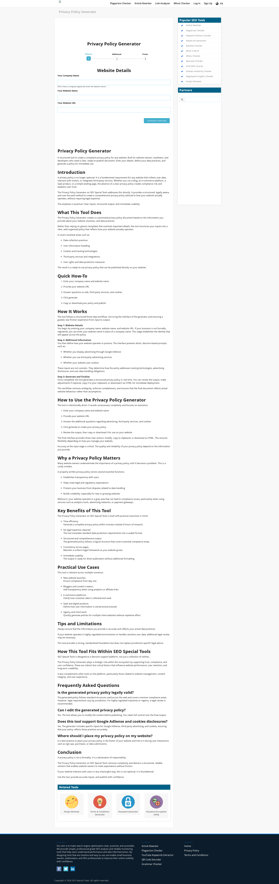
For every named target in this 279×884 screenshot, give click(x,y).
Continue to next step (156, 120)
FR (220, 3)
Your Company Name (68, 75)
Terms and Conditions (196, 855)
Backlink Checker (194, 46)
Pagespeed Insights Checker (199, 76)
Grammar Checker (152, 864)
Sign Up (208, 3)
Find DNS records (194, 66)
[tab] (88, 58)
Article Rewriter (143, 3)
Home (187, 846)
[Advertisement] (114, 27)
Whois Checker (182, 3)
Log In (197, 3)
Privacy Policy (191, 850)
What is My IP (192, 51)
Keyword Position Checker (198, 35)
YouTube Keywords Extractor (158, 855)
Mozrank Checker (194, 61)
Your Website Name (68, 90)
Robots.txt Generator (196, 41)
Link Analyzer (162, 3)
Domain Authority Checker (199, 71)
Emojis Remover (194, 81)
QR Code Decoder (151, 859)
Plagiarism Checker (120, 3)
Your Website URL (67, 103)
